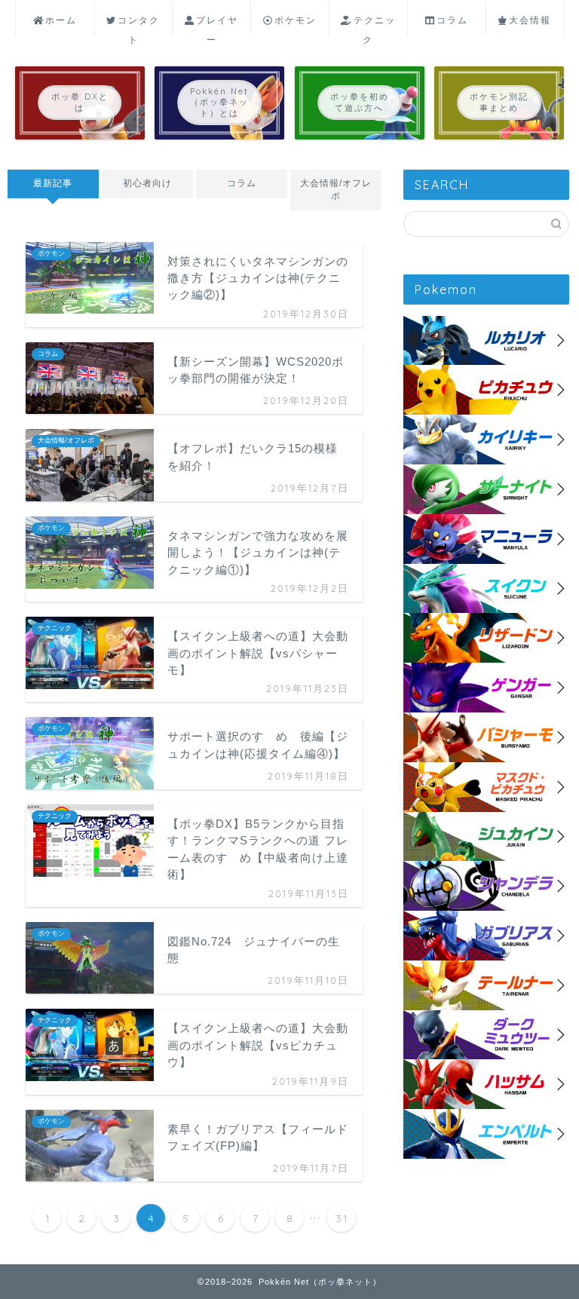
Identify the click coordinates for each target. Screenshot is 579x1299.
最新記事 (52, 183)
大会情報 (530, 20)
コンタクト (139, 25)
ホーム (61, 20)
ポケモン (295, 20)
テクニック (375, 25)
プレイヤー (217, 25)
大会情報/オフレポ (335, 189)
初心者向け (147, 183)
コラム (452, 20)
